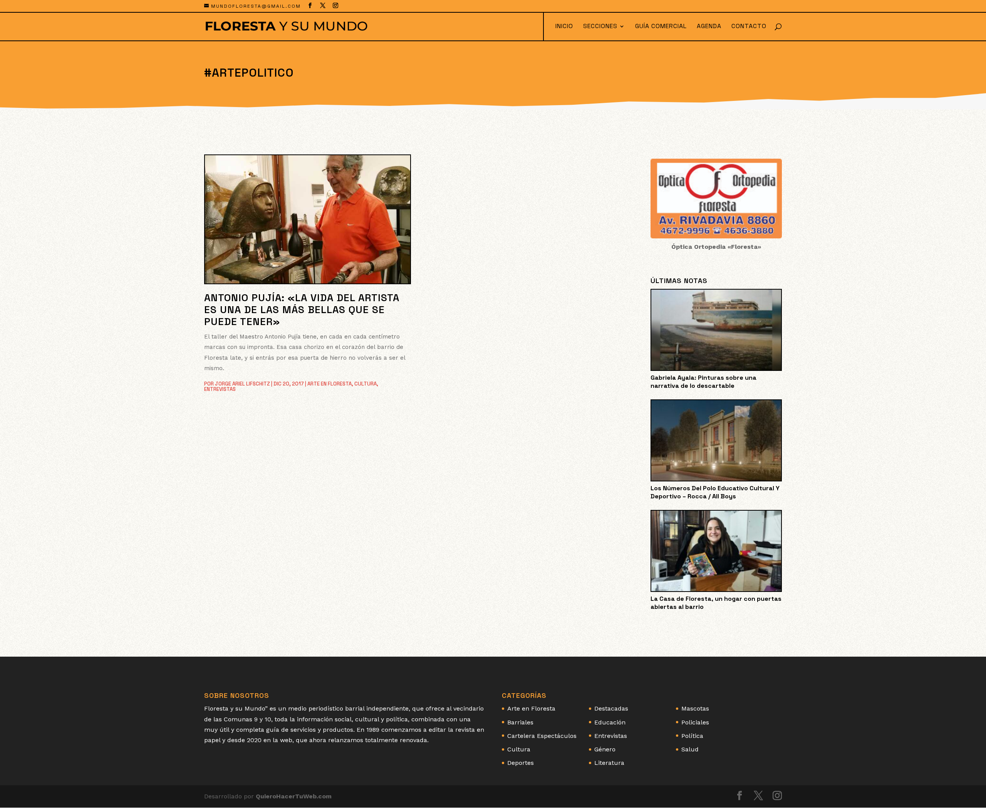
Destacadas (611, 708)
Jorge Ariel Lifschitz (242, 384)
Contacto (748, 26)
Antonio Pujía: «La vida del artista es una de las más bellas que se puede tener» (301, 309)
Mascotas (695, 708)
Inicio (564, 26)
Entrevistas (220, 389)
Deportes (520, 762)
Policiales (695, 722)
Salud (690, 749)
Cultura (365, 384)
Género (604, 749)
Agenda (709, 26)
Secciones (600, 26)
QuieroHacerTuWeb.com (294, 796)
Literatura (609, 762)
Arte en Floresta (329, 384)
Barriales (520, 722)
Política (692, 735)
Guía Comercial (661, 26)
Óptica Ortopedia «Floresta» (716, 246)
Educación (609, 722)
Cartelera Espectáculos (542, 735)
